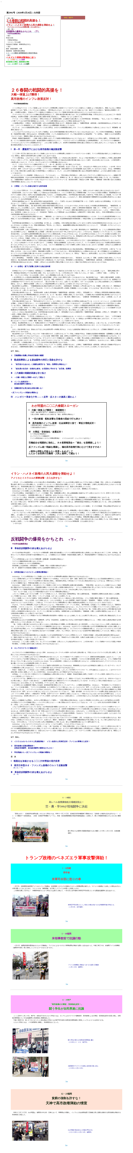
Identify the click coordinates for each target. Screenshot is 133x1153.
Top (66, 460)
